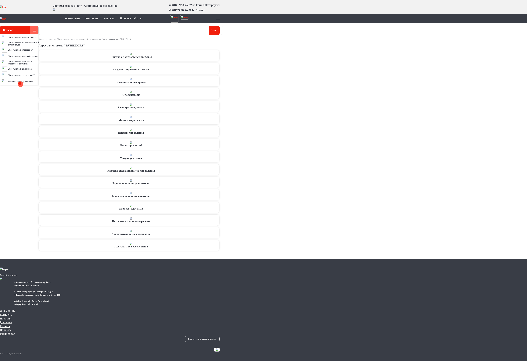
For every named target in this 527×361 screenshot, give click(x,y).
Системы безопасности (67, 5)
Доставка (6, 322)
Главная (41, 39)
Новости (109, 18)
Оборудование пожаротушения (22, 37)
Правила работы (130, 18)
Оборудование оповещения (20, 50)
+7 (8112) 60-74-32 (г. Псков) (186, 10)
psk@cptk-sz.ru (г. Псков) (26, 304)
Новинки (5, 330)
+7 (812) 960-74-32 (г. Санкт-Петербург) (194, 5)
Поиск (214, 30)
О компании (72, 18)
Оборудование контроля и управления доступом (20, 62)
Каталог (51, 39)
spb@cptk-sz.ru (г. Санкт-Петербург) (31, 301)
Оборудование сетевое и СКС (21, 75)
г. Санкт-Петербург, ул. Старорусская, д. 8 (33, 292)
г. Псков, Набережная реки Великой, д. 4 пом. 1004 (37, 295)
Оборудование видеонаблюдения (23, 56)
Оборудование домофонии (20, 69)
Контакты (92, 18)
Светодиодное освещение (100, 5)
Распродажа (8, 334)
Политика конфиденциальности (202, 339)
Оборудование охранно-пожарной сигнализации (23, 43)
